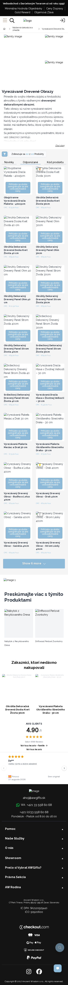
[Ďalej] (64, 768)
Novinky (9, 162)
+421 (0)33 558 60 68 (34, 812)
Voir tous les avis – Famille (32, 745)
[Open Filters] (4, 154)
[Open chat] (58, 968)
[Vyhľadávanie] (12, 20)
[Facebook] (39, 972)
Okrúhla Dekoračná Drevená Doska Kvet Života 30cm (17, 709)
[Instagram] (28, 972)
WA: (36, 805)
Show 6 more (31, 563)
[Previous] (3, 768)
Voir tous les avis (34, 749)
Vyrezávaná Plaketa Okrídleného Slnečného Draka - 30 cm (50, 709)
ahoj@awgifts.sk (34, 798)
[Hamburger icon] (5, 20)
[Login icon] (62, 20)
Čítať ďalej (59, 145)
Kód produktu (55, 162)
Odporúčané (30, 162)
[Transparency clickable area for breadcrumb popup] (23, 28)
